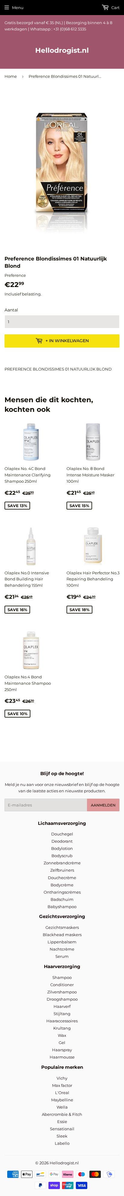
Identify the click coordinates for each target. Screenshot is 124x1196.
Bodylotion (62, 848)
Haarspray (62, 1049)
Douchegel (62, 834)
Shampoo (62, 977)
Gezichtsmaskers (62, 927)
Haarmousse (62, 1057)
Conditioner (62, 984)
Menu (17, 7)
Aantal (11, 310)
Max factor (62, 1085)
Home (11, 76)
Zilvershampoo (62, 991)
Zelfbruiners (62, 870)
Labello (62, 1143)
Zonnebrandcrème (62, 862)
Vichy (62, 1078)
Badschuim (62, 899)
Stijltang (62, 1013)
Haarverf (62, 1006)
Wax (62, 1035)
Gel (62, 1042)
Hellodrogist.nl (62, 50)
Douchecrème (62, 877)
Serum (62, 956)
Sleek (62, 1136)
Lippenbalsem (62, 941)
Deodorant (62, 841)
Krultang (62, 1028)
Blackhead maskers (62, 934)
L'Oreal (62, 1092)
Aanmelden (103, 805)
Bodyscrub (62, 855)
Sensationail (62, 1128)
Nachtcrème (62, 949)
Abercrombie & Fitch (62, 1114)
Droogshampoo (62, 999)
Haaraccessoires (62, 1020)
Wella (62, 1107)
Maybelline (62, 1099)
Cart (114, 7)
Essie (62, 1121)
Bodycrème (62, 884)
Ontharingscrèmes (62, 892)
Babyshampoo (62, 906)
